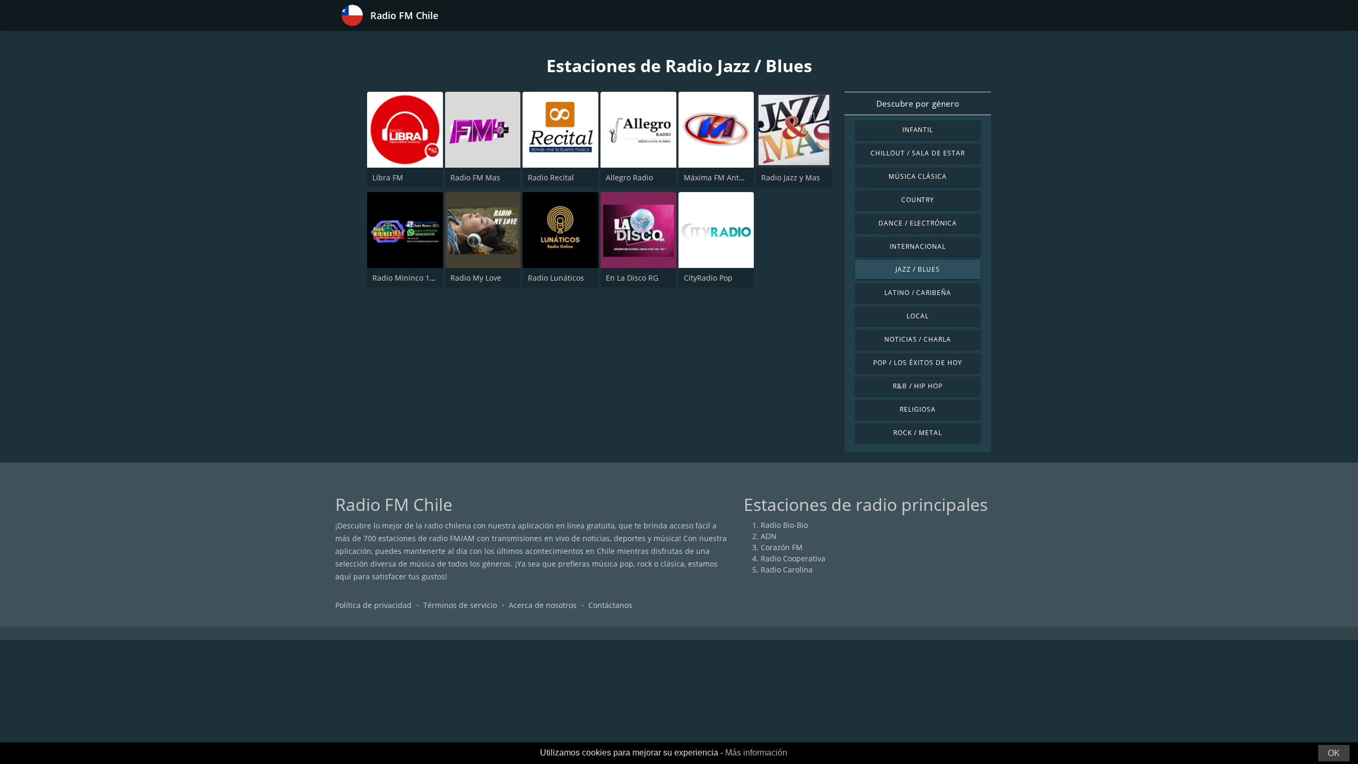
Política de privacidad (373, 605)
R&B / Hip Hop (917, 385)
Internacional (917, 246)
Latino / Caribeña (917, 292)
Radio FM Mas (475, 177)
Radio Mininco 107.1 (408, 278)
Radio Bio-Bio (784, 525)
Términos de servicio (460, 605)
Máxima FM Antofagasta (726, 177)
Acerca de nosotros (543, 605)
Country (918, 199)
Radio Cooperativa (793, 558)
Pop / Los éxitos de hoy (917, 362)
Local (918, 315)
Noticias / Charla (917, 339)
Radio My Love (475, 278)
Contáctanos (610, 605)
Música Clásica (918, 176)
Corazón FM (782, 547)
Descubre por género (917, 103)
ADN (769, 536)
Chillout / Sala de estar (917, 153)
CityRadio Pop (708, 278)
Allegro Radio (629, 177)
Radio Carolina (787, 570)
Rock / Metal (917, 432)
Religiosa (918, 409)
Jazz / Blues (917, 269)
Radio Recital (551, 177)
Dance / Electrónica (917, 223)
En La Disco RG (632, 278)
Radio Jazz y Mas (790, 177)
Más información (756, 752)
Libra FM (387, 177)
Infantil (918, 129)
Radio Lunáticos (556, 278)
